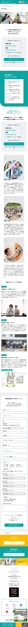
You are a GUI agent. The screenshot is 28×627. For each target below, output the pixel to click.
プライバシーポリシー (14, 518)
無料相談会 (25, 625)
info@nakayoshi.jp (15, 581)
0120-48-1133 (10, 50)
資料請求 (18, 625)
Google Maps (14, 578)
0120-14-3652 (10, 46)
